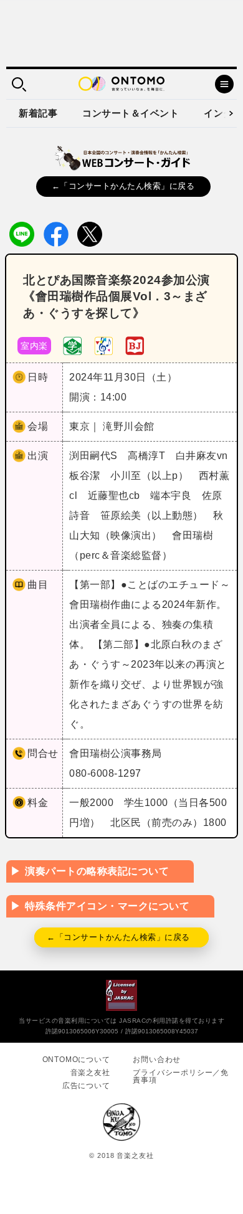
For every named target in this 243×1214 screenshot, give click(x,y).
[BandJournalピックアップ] (134, 345)
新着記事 (38, 113)
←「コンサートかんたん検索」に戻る (123, 186)
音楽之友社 (90, 1072)
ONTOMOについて (76, 1059)
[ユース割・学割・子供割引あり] (72, 345)
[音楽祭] (103, 345)
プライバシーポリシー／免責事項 (181, 1076)
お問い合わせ (157, 1059)
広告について (86, 1085)
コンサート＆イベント (130, 113)
